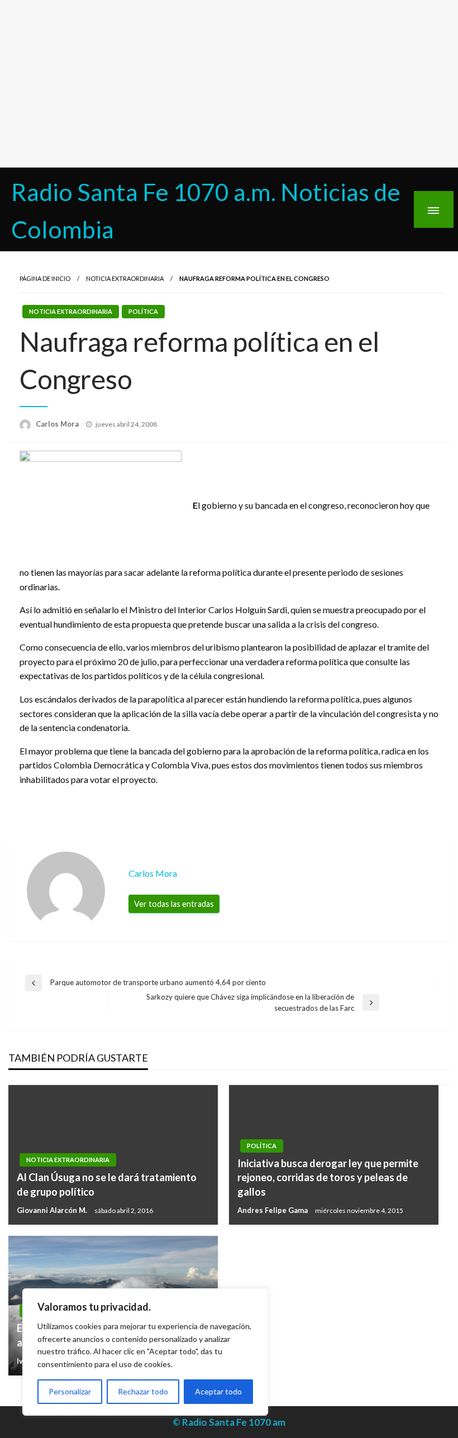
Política (143, 311)
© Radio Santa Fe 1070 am (229, 1422)
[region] (145, 1352)
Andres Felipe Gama (273, 1210)
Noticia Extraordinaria (125, 278)
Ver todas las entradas (174, 904)
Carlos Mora (58, 423)
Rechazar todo (143, 1391)
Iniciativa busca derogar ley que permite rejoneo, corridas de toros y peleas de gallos (327, 1177)
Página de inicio (45, 278)
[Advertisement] (229, 84)
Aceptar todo (218, 1391)
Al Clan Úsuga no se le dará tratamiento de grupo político (107, 1184)
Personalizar (70, 1391)
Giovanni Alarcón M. (53, 1210)
